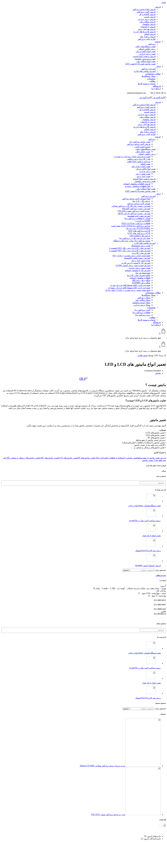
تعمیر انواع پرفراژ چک (141, 166)
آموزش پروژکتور (148, 69)
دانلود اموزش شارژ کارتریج (138, 275)
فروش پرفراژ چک (148, 36)
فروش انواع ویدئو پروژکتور (144, 9)
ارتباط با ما (156, 88)
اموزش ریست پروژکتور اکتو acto (136, 208)
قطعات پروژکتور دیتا (141, 312)
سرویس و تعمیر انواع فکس (138, 161)
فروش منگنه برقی (147, 22)
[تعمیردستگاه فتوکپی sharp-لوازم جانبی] (151, 501)
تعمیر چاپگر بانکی (142, 151)
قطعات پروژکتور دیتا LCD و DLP (136, 223)
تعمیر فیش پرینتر (143, 174)
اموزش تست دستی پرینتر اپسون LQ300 (133, 265)
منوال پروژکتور (143, 297)
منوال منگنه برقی (142, 300)
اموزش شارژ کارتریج (141, 253)
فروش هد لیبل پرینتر (147, 29)
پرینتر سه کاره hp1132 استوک (148, 550)
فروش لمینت (150, 17)
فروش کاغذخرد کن (147, 14)
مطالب (152, 81)
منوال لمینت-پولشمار (141, 302)
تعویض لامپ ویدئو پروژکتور (138, 203)
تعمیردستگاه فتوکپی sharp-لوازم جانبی (144, 505)
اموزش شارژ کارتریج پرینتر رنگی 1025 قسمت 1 (129, 248)
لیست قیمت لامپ (142, 147)
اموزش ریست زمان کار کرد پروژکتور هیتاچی (130, 206)
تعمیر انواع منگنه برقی (146, 61)
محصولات (151, 79)
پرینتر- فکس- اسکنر (147, 49)
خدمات (158, 41)
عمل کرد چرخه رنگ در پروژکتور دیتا (134, 238)
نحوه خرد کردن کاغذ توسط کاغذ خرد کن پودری (130, 285)
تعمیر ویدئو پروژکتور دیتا (140, 142)
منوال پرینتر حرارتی (141, 305)
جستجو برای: (160, 570)
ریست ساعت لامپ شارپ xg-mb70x (145, 520)
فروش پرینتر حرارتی (147, 19)
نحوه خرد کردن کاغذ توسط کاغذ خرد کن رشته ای (129, 288)
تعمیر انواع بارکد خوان (151, 535)
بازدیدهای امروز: (153, 836)
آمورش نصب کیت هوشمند (138, 216)
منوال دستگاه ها (149, 76)
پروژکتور (152, 44)
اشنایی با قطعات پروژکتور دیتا (137, 218)
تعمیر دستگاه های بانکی (145, 46)
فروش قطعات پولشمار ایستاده (136, 184)
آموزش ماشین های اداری (145, 71)
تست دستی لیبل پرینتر (140, 260)
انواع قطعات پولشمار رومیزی (137, 186)
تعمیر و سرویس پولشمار (145, 59)
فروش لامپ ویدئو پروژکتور (138, 144)
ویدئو (159, 66)
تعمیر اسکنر (145, 164)
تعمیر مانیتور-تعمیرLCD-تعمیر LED (140, 64)
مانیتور (158, 373)
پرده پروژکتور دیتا (142, 315)
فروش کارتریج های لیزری (144, 31)
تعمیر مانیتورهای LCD (67, 458)
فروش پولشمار (149, 24)
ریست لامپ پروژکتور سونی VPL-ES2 (134, 211)
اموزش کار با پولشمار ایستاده (137, 270)
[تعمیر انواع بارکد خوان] (151, 531)
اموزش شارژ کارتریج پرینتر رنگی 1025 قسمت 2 (129, 250)
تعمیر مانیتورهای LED (48, 458)
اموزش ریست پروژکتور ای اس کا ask (134, 213)
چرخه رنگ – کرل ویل (141, 201)
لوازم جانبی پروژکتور (147, 39)
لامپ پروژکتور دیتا (142, 310)
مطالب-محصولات (153, 74)
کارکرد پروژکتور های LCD (139, 233)
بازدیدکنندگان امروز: (152, 839)
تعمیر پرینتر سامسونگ (140, 245)
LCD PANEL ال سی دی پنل (138, 228)
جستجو (126, 570)
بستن (163, 2)
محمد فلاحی (142, 355)
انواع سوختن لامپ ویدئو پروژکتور (136, 198)
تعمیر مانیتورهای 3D (86, 458)
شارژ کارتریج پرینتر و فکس (138, 159)
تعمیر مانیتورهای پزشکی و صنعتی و (24, 458)
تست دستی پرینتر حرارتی (139, 268)
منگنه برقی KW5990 (141, 283)
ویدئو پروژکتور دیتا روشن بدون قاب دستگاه (131, 241)
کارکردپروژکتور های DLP (139, 231)
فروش (158, 7)
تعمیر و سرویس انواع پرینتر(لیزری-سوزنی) (132, 156)
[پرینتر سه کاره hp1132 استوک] (151, 546)
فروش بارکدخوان (148, 27)
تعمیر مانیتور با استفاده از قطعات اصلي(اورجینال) (116, 458)
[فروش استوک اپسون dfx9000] (151, 561)
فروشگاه (157, 86)
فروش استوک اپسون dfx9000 (148, 565)
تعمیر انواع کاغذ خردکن (146, 51)
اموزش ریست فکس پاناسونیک (137, 258)
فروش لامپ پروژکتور (146, 12)
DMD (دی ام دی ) (142, 221)
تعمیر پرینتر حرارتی (147, 54)
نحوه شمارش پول (142, 273)
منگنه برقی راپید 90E (141, 280)
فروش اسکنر (150, 34)
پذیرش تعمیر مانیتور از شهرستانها (151, 458)
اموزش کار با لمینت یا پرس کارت (135, 263)
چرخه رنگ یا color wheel (140, 236)
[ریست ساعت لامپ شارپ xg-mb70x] (151, 516)
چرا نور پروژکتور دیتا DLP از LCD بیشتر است (130, 226)
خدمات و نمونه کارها (147, 83)
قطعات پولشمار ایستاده (140, 278)
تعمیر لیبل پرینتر (143, 176)
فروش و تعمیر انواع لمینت (144, 56)
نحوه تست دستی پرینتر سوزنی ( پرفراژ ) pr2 (131, 255)
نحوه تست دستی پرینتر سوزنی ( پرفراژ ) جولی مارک (127, 290)
